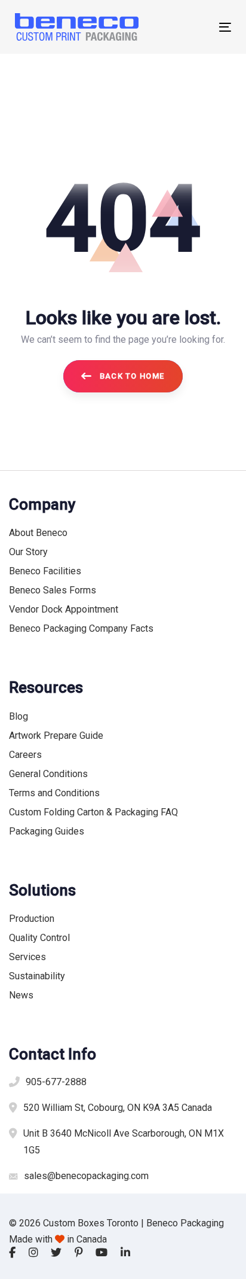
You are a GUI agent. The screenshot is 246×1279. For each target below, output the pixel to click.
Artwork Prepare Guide (56, 735)
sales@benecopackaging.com (86, 1175)
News (21, 995)
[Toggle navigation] (195, 27)
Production (31, 918)
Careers (25, 754)
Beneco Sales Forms (52, 590)
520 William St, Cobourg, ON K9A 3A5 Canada (117, 1107)
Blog (18, 716)
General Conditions (48, 773)
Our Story (28, 552)
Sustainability (37, 976)
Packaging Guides (46, 831)
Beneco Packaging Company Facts (81, 628)
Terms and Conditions (54, 793)
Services (27, 957)
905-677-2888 (56, 1082)
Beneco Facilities (45, 571)
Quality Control (39, 937)
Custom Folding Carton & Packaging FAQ (93, 812)
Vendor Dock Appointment (63, 609)
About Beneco (38, 532)
